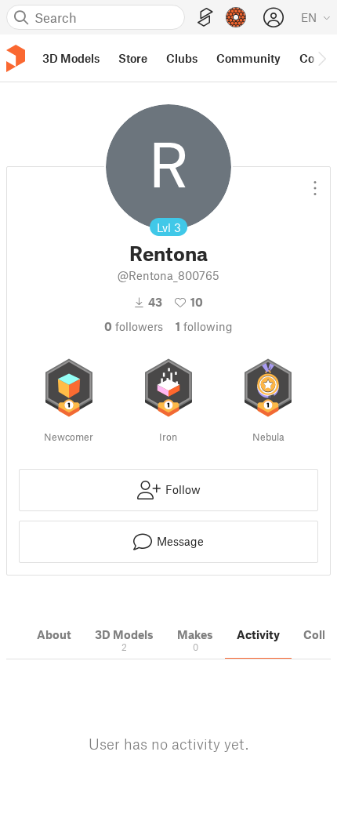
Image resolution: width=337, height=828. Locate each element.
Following (204, 326)
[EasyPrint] (205, 17)
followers (133, 326)
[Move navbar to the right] (321, 58)
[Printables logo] (15, 58)
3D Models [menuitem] (71, 58)
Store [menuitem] (132, 58)
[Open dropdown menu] (315, 182)
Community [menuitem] (248, 58)
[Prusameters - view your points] (236, 17)
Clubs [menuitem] (181, 58)
